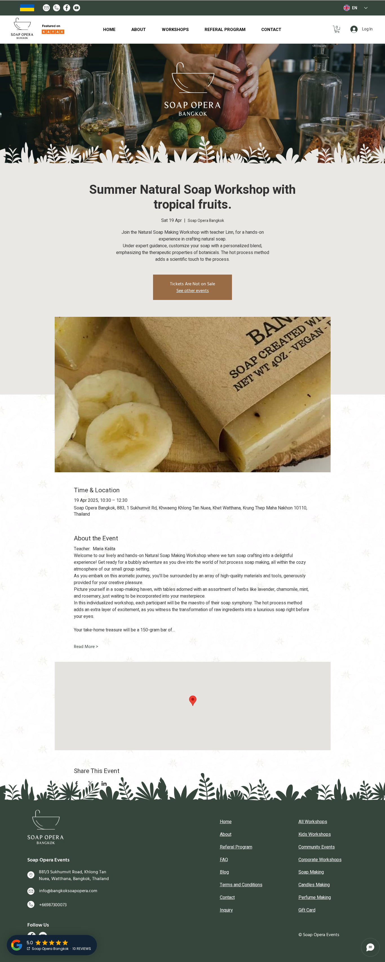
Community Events (316, 847)
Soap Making (311, 872)
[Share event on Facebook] (76, 783)
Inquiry (226, 910)
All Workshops (312, 821)
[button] (337, 29)
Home (226, 821)
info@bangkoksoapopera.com (68, 891)
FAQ (224, 859)
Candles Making (314, 884)
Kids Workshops (314, 834)
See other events (192, 291)
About (225, 834)
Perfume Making (314, 897)
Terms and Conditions (241, 884)
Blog (224, 872)
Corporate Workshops (320, 859)
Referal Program (236, 847)
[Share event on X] (90, 783)
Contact (227, 897)
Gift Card (306, 910)
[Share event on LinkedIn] (104, 783)
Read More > (86, 646)
